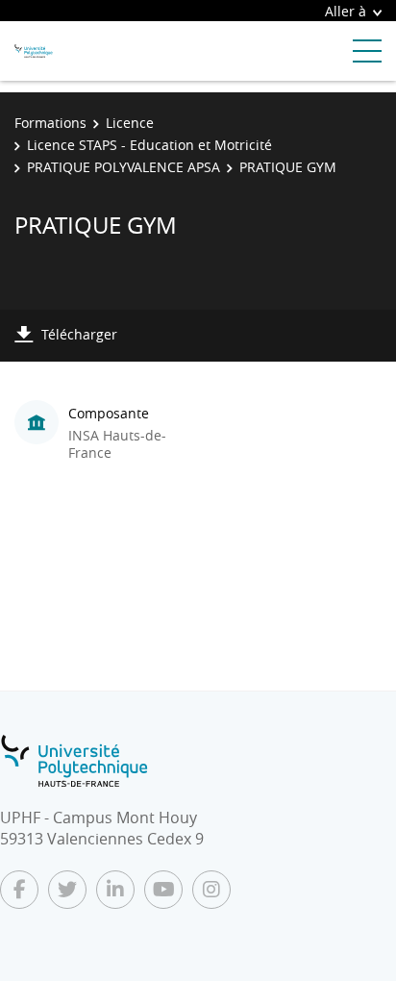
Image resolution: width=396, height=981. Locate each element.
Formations (50, 122)
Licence (130, 122)
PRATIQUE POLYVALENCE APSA (123, 167)
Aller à (345, 11)
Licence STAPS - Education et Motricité (149, 145)
